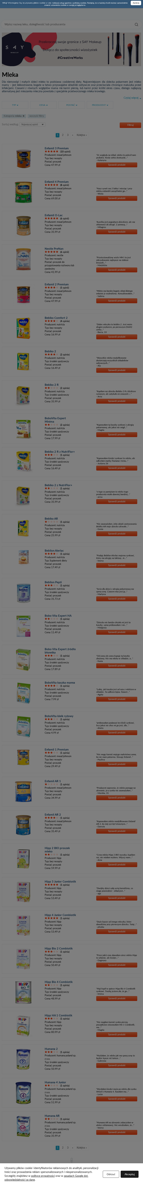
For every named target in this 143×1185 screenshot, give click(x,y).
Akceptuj (130, 1174)
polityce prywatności (43, 1176)
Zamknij (136, 3)
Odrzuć (111, 1174)
